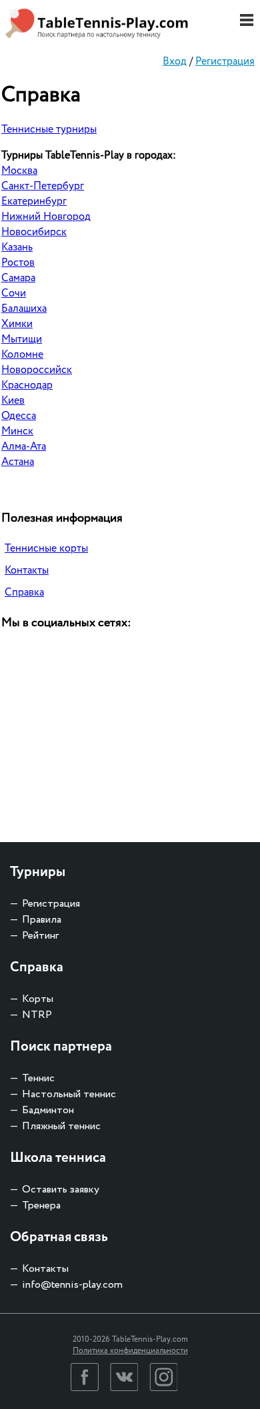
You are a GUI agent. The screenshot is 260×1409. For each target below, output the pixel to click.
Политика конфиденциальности (130, 1350)
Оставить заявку (60, 1189)
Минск (17, 431)
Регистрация (225, 61)
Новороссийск (36, 370)
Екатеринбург (34, 201)
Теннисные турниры (49, 129)
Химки (17, 324)
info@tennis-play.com (72, 1284)
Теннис (38, 1078)
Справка (24, 592)
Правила (41, 919)
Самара (18, 278)
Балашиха (24, 308)
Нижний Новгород (46, 217)
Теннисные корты (46, 548)
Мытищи (21, 339)
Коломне (22, 354)
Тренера (41, 1205)
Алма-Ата (23, 446)
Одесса (18, 416)
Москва (19, 171)
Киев (13, 400)
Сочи (13, 293)
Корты (37, 999)
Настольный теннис (69, 1094)
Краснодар (27, 385)
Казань (17, 247)
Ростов (18, 262)
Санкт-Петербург (42, 186)
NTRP (37, 1015)
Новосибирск (34, 232)
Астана (17, 462)
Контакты (27, 570)
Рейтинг (40, 935)
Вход (175, 61)
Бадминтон (48, 1110)
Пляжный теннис (61, 1126)
